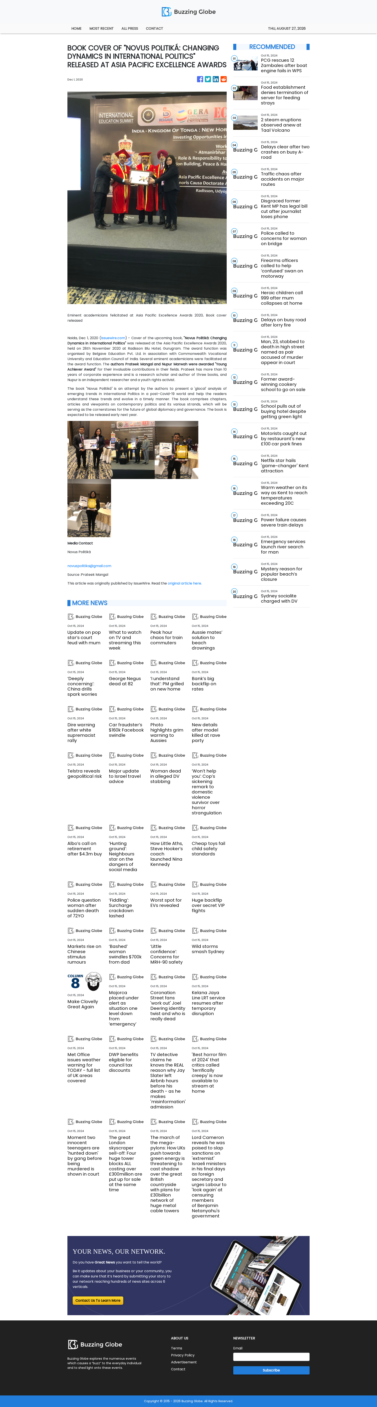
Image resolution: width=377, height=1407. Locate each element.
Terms (176, 1348)
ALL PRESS (130, 28)
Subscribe (271, 1370)
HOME (76, 28)
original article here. (185, 583)
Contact (178, 1369)
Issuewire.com (113, 337)
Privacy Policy (183, 1355)
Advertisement (184, 1362)
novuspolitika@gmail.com (89, 565)
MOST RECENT (101, 28)
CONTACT (154, 28)
